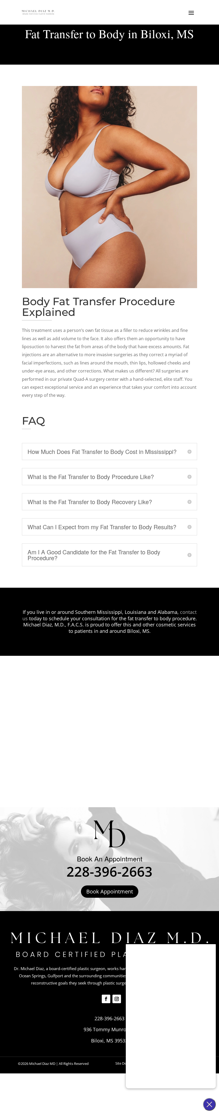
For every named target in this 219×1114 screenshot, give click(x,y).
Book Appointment (109, 891)
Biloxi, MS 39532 (109, 1040)
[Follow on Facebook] (106, 999)
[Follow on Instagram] (116, 999)
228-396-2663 (109, 871)
